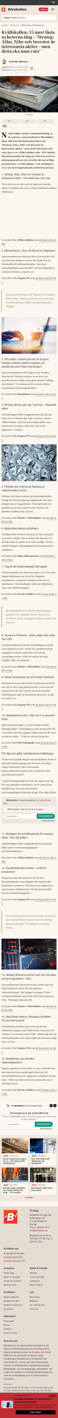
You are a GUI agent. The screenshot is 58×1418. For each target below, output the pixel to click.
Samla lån (34, 1308)
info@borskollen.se (39, 1230)
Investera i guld (10, 1332)
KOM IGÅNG (35, 1412)
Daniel (48, 1352)
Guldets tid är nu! (15, 17)
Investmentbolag (37, 1276)
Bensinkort (8, 1308)
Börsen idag (9, 1273)
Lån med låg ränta (37, 1304)
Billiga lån (34, 1301)
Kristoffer (36, 1352)
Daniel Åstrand (11, 1257)
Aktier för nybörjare (12, 1276)
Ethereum (8, 1329)
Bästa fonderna (36, 1284)
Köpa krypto (9, 1321)
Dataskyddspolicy (48, 820)
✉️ (30, 61)
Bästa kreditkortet (11, 1297)
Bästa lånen (35, 1297)
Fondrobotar (35, 1280)
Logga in (43, 9)
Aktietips (33, 1273)
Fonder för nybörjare (12, 1280)
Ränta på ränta (10, 1284)
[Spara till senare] (31, 68)
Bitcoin (7, 1324)
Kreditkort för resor (12, 1301)
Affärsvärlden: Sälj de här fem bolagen (25, 809)
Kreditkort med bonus (13, 1304)
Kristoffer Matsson (18, 61)
